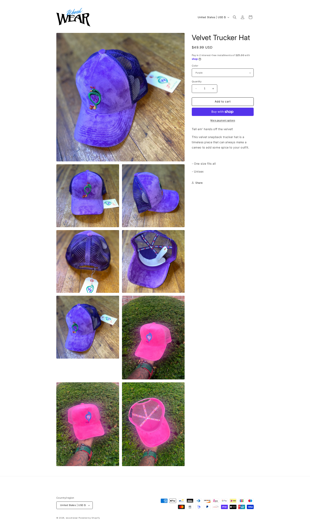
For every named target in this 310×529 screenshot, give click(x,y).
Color (195, 65)
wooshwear (72, 518)
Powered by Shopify (89, 518)
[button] (235, 17)
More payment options (222, 120)
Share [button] (199, 182)
